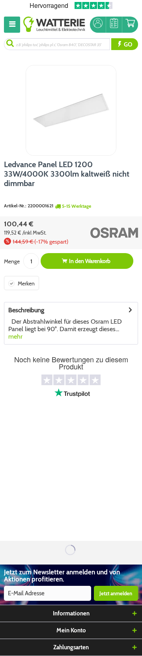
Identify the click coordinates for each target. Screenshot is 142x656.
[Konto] (98, 25)
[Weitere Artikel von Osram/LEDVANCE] (106, 232)
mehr (15, 336)
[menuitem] (13, 25)
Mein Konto (71, 630)
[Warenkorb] (130, 25)
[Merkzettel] (114, 25)
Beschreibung (26, 310)
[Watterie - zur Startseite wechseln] (54, 25)
